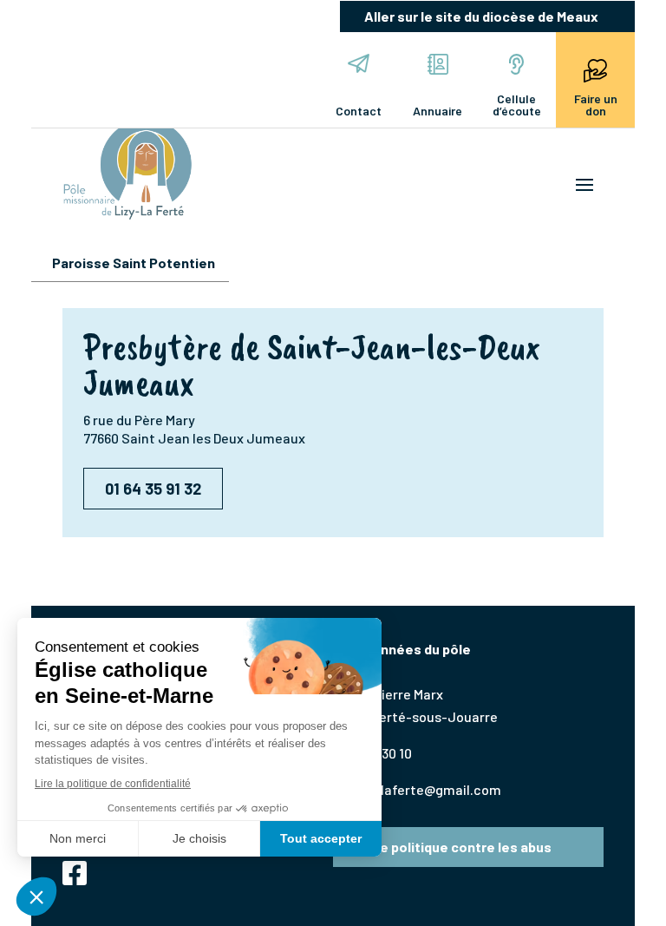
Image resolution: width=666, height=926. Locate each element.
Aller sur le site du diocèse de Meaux (481, 16)
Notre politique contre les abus (451, 846)
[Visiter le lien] (127, 169)
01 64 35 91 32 (153, 488)
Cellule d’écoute (517, 104)
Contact (359, 110)
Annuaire (437, 110)
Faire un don (595, 104)
